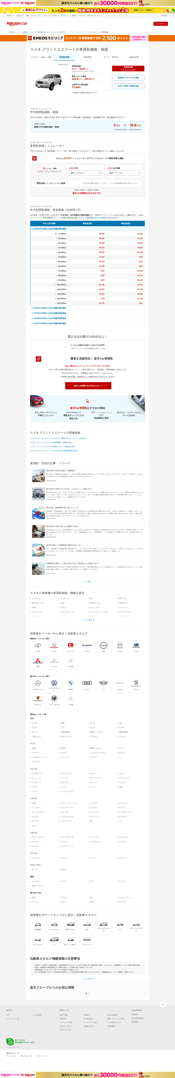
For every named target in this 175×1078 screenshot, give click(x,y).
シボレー (122, 773)
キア (91, 881)
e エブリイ (36, 598)
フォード (64, 778)
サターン (93, 773)
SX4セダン (123, 603)
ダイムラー (123, 803)
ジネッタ (64, 812)
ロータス (93, 808)
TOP (7, 1015)
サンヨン (122, 881)
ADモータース (37, 886)
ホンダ (92, 723)
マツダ (34, 727)
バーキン (35, 902)
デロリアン (65, 782)
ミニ (120, 757)
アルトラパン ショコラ (99, 612)
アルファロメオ (38, 837)
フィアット (94, 837)
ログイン (162, 23)
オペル (63, 753)
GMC (121, 787)
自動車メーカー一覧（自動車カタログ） (36, 32)
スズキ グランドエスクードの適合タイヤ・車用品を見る (52, 446)
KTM (92, 902)
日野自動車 (123, 732)
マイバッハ (65, 757)
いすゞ (63, 727)
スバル (92, 727)
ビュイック (36, 778)
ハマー (34, 791)
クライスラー (66, 773)
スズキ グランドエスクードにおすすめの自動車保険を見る (53, 451)
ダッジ (92, 787)
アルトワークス (125, 612)
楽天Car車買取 (101, 218)
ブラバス (93, 757)
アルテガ (35, 762)
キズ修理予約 (88, 1019)
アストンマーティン (69, 803)
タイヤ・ (111, 57)
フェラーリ (123, 837)
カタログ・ (41, 57)
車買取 (64, 57)
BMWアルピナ (95, 748)
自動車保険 (111, 1026)
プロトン (64, 897)
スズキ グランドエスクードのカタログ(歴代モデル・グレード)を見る (58, 438)
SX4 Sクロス (95, 603)
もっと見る (86, 581)
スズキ (121, 727)
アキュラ (122, 736)
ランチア (64, 842)
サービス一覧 (11, 1056)
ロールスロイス (38, 812)
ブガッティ (123, 858)
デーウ (63, 881)
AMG (34, 748)
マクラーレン (95, 817)
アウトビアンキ (67, 837)
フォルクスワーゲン (98, 753)
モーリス (35, 821)
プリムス (122, 782)
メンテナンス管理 (66, 1022)
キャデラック (37, 773)
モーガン (35, 817)
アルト (63, 607)
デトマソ (122, 842)
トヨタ (34, 723)
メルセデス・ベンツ (40, 757)
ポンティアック (96, 778)
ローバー (122, 808)
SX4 (62, 603)
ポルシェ (122, 753)
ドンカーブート (125, 897)
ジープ (63, 787)
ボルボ (63, 869)
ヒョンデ (35, 881)
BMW (63, 748)
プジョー (64, 858)
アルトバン (123, 607)
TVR (33, 803)
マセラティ (36, 842)
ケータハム (94, 812)
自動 (134, 57)
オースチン (123, 817)
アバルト (35, 846)
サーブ (34, 869)
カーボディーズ (125, 812)
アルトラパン (37, 612)
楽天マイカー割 (65, 1030)
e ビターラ (65, 598)
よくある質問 (36, 1015)
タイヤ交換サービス (114, 1022)
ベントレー (36, 808)
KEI (91, 598)
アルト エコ (94, 607)
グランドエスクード (77, 32)
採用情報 (135, 1022)
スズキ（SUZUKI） (60, 32)
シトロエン (36, 858)
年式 (73, 168)
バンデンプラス (67, 817)
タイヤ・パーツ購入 (90, 1022)
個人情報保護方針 (138, 1018)
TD (91, 897)
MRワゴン (123, 598)
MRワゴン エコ (38, 603)
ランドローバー (67, 808)
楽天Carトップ (14, 32)
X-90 (34, 607)
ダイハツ (35, 732)
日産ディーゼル (96, 732)
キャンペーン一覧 (12, 1019)
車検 (87, 57)
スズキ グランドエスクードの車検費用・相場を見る (51, 442)
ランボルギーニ (96, 842)
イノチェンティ (67, 846)
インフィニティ (67, 791)
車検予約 (63, 1019)
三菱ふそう (36, 736)
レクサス (93, 736)
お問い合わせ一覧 (26, 1056)
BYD (33, 897)
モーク (34, 826)
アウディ (35, 753)
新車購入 (87, 1015)
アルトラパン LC (67, 612)
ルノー (92, 858)
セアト (63, 902)
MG (91, 821)
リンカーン (36, 782)
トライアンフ (66, 821)
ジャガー (93, 803)
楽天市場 (164, 16)
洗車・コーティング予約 (115, 1019)
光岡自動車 (65, 732)
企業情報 (135, 1014)
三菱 (120, 723)
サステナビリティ (42, 1056)
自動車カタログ (89, 1026)
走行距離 (113, 168)
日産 (62, 723)
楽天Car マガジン (66, 1026)
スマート (122, 748)
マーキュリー (124, 778)
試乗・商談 (64, 1015)
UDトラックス (66, 736)
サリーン (93, 782)
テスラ (34, 787)
